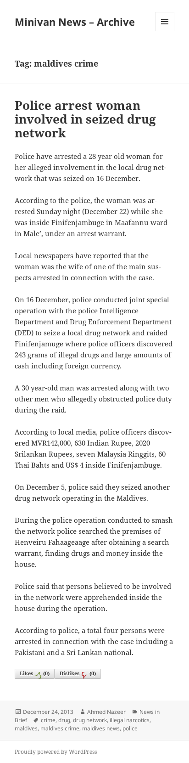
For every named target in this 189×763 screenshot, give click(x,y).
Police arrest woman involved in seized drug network (85, 119)
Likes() (35, 673)
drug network (90, 720)
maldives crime (59, 728)
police (130, 728)
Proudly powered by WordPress (56, 752)
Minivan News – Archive (75, 21)
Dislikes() (78, 673)
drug (64, 720)
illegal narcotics (130, 720)
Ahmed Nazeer (106, 712)
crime (48, 720)
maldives (26, 728)
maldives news (101, 728)
